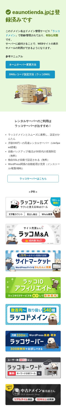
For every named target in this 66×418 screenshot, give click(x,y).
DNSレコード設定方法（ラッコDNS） (30, 74)
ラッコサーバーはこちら (33, 178)
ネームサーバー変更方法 (22, 64)
